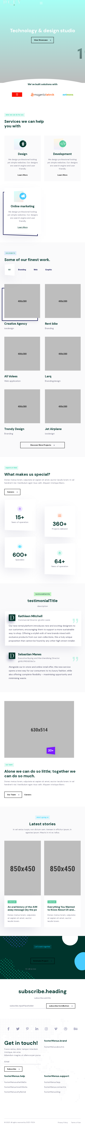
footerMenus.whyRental (15, 1092)
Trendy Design (14, 429)
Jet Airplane (53, 429)
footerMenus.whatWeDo (15, 1082)
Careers (27, 794)
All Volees (10, 376)
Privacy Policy (63, 1122)
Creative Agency (15, 323)
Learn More (23, 175)
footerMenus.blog (52, 1092)
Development (62, 154)
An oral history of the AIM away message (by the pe (22, 908)
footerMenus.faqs (52, 1082)
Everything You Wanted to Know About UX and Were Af (61, 908)
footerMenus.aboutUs (54, 1047)
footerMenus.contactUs (55, 1087)
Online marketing (22, 206)
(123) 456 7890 (51, 968)
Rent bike (51, 323)
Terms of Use (76, 1122)
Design (22, 154)
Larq (48, 376)
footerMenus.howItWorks (15, 1087)
